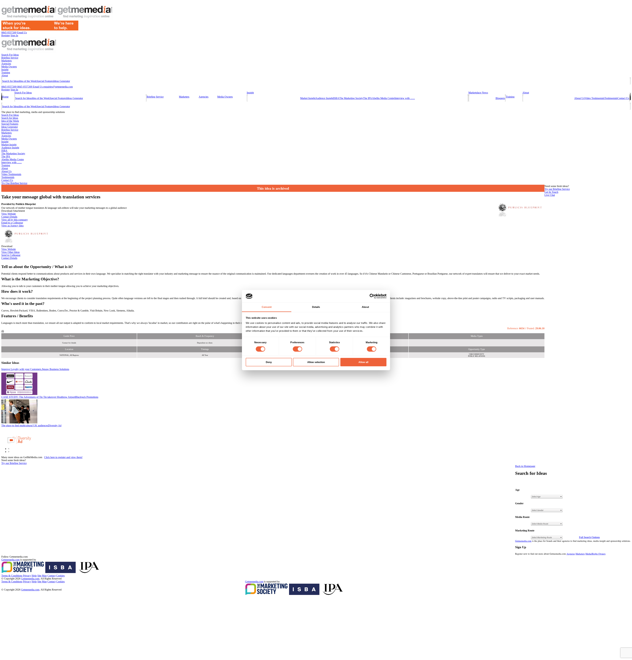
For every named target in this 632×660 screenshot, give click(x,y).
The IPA (367, 98)
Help (34, 575)
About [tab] (365, 307)
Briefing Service (9, 57)
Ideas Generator (61, 81)
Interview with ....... (405, 98)
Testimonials (610, 98)
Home (5, 96)
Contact (51, 575)
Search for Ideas (10, 81)
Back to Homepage (525, 466)
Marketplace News (478, 92)
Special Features (45, 81)
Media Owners (9, 66)
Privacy (27, 575)
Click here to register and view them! (63, 457)
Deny (269, 362)
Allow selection (316, 362)
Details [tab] (316, 307)
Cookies (60, 575)
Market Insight (307, 98)
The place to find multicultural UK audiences (31, 425)
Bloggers (500, 98)
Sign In (14, 89)
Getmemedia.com (523, 540)
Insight (4, 69)
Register (5, 89)
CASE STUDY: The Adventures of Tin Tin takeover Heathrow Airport (49, 397)
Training (5, 72)
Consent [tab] (267, 307)
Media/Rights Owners (595, 553)
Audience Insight (324, 98)
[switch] (297, 349)
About (4, 75)
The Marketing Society (351, 98)
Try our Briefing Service (14, 463)
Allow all (363, 362)
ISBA (336, 98)
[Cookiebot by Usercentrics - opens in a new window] (372, 296)
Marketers (6, 60)
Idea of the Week (28, 81)
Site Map (42, 575)
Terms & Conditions (11, 575)
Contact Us (623, 98)
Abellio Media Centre (383, 98)
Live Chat (549, 195)
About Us (579, 98)
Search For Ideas (10, 54)
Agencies (6, 63)
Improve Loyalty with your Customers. (35, 369)
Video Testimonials (594, 98)
